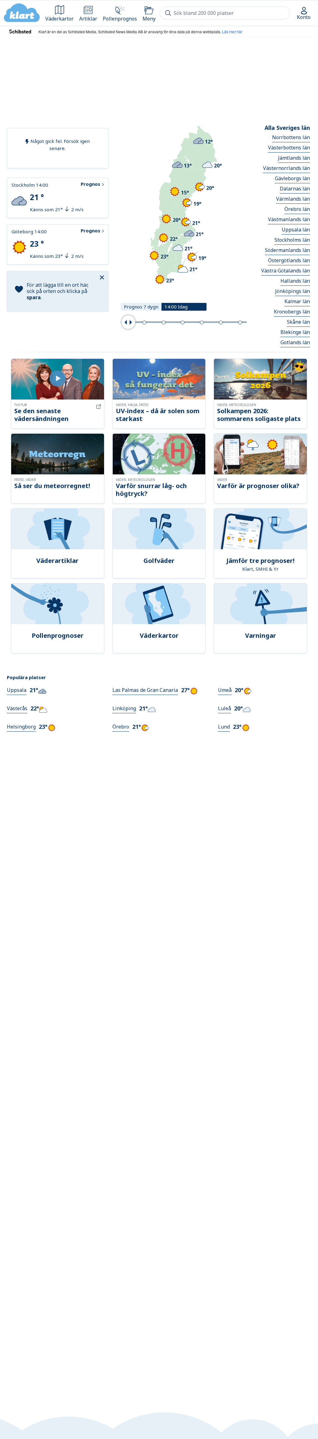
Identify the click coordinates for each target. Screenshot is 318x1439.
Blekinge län (295, 332)
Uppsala (16, 690)
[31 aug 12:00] (240, 322)
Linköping (124, 708)
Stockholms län (292, 239)
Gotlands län (295, 342)
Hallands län (295, 280)
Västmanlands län (289, 219)
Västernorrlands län (286, 168)
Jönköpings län (292, 291)
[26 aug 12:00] (144, 322)
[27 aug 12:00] (164, 322)
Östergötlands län (289, 260)
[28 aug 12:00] (183, 322)
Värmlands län (293, 198)
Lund (224, 726)
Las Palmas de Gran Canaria (145, 690)
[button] (103, 276)
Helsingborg (21, 726)
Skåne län (298, 321)
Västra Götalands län (285, 270)
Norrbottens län (291, 137)
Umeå (225, 690)
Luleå (224, 708)
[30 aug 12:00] (221, 322)
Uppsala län (296, 229)
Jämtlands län (294, 157)
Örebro (120, 726)
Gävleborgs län (292, 178)
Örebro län (297, 209)
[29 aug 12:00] (202, 322)
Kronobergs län (292, 311)
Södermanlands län (287, 250)
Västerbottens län (289, 147)
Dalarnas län (295, 188)
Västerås (17, 708)
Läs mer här (232, 31)
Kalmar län (297, 301)
